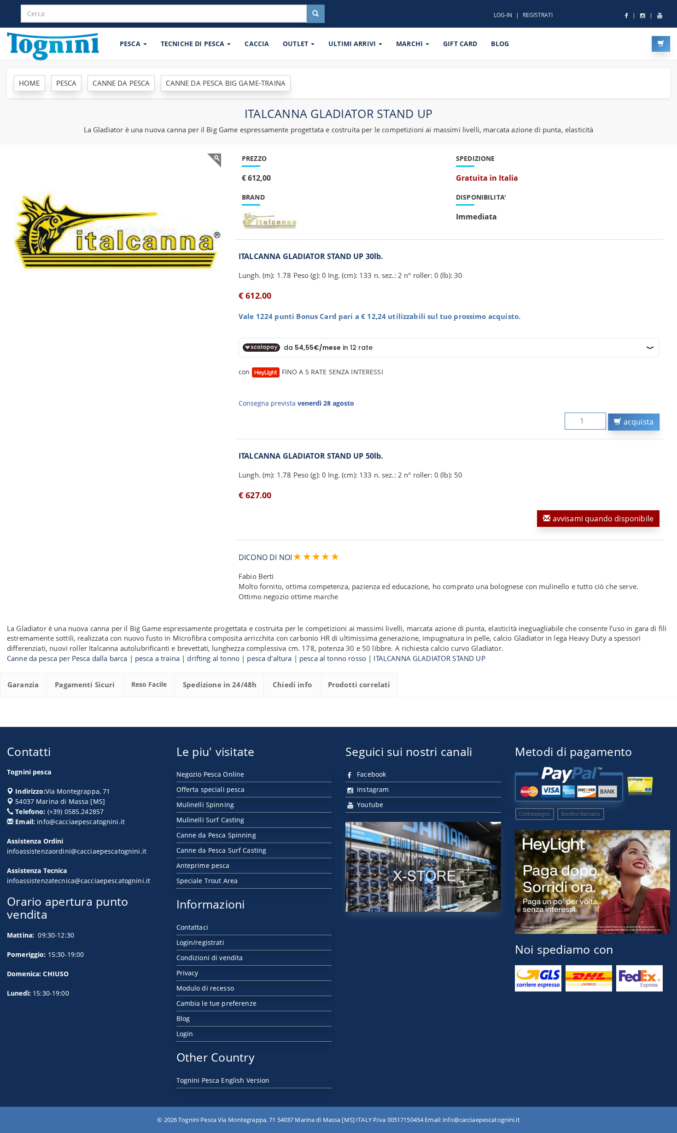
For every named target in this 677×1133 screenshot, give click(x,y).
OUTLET (296, 43)
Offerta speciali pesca (210, 789)
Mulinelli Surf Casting (210, 819)
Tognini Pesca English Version (223, 1080)
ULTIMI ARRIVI (353, 43)
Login (184, 1033)
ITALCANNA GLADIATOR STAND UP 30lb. (311, 256)
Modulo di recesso (205, 988)
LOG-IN (503, 15)
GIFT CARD (460, 43)
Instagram (372, 789)
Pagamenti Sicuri (85, 684)
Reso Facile (149, 684)
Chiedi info (292, 684)
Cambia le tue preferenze (216, 1003)
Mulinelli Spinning (205, 804)
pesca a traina (157, 658)
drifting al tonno (213, 658)
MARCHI (410, 43)
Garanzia (23, 684)
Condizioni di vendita (209, 957)
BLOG (500, 43)
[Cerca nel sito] (315, 14)
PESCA (131, 43)
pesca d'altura (269, 658)
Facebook (370, 774)
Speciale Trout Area (207, 880)
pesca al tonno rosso (332, 658)
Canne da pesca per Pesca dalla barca (67, 658)
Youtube (369, 804)
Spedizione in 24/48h (220, 684)
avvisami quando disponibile (602, 518)
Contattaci (192, 927)
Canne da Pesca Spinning (216, 835)
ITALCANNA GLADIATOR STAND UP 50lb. (311, 456)
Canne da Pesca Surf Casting (221, 850)
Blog (183, 1018)
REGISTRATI (538, 15)
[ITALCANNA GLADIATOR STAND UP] (117, 231)
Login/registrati (200, 942)
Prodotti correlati (359, 684)
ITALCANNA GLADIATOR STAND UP (429, 658)
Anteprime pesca (203, 865)
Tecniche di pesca (194, 43)
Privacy (187, 972)
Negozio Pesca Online (210, 774)
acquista (638, 422)
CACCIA (257, 43)
